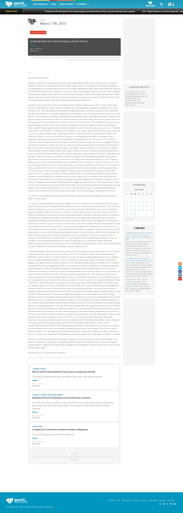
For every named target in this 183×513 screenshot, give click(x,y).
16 (131, 206)
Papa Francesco (40, 4)
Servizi (143, 500)
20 (147, 206)
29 (127, 214)
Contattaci (171, 500)
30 (131, 214)
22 (127, 210)
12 (143, 202)
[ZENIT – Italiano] (18, 4)
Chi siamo (112, 500)
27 (147, 210)
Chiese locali (39, 369)
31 (135, 214)
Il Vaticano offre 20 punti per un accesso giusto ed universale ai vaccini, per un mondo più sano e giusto (70, 11)
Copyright (162, 500)
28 (151, 210)
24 (135, 210)
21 (151, 206)
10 (135, 202)
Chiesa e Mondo (66, 4)
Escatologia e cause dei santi (48, 395)
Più (74, 457)
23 (131, 210)
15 (127, 206)
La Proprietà (135, 500)
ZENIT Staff (34, 51)
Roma (53, 4)
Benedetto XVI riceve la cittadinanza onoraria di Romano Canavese (61, 398)
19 (143, 206)
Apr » (131, 219)
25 (139, 210)
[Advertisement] (74, 475)
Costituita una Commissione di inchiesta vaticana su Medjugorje (60, 429)
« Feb (127, 219)
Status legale (152, 500)
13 (147, 202)
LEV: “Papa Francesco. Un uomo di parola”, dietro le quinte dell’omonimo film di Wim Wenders (139, 261)
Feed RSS (140, 228)
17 (135, 206)
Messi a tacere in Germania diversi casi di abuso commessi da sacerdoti (63, 372)
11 (139, 202)
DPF (118, 500)
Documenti (81, 4)
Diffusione (125, 500)
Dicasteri (37, 426)
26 (143, 210)
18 (139, 206)
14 (151, 202)
